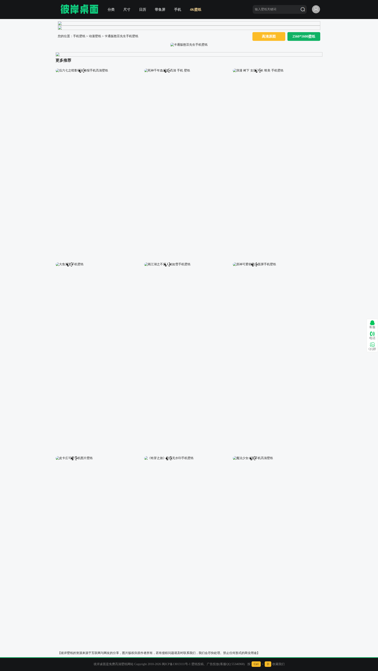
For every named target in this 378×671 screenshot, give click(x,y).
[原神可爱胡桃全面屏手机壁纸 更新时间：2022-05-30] (254, 264)
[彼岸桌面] (79, 9)
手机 (177, 9)
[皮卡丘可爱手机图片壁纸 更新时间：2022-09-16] (74, 457)
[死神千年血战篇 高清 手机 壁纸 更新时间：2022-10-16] (167, 70)
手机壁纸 (79, 36)
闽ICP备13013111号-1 (176, 664)
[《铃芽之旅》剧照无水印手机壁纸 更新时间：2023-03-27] (169, 457)
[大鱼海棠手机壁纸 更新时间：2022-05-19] (70, 264)
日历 (142, 9)
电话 (372, 338)
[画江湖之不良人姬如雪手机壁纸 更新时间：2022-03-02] (167, 264)
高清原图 (269, 36)
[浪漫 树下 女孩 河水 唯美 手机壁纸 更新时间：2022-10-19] (258, 70)
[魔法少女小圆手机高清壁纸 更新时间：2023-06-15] (253, 457)
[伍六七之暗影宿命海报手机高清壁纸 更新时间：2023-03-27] (82, 70)
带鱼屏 (160, 9)
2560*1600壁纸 (303, 36)
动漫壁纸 (95, 36)
